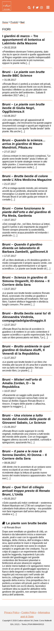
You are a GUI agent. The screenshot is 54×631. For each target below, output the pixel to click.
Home (5, 22)
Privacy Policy (11, 612)
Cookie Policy (28, 612)
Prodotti (14, 22)
